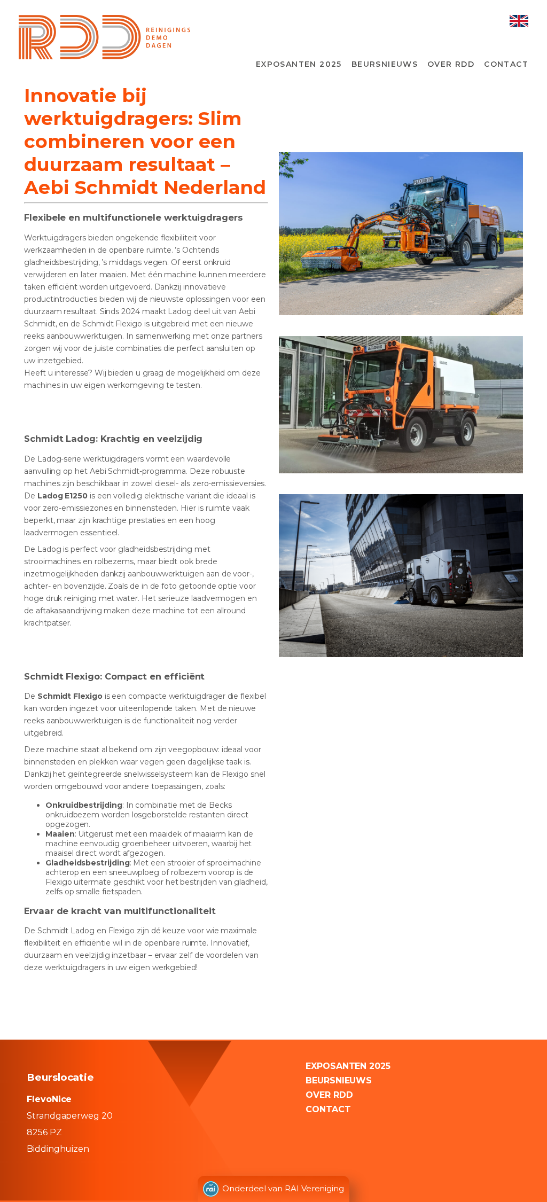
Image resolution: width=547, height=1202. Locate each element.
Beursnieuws (384, 64)
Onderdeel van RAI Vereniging (283, 1188)
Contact (506, 64)
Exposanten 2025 (299, 64)
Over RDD (450, 64)
